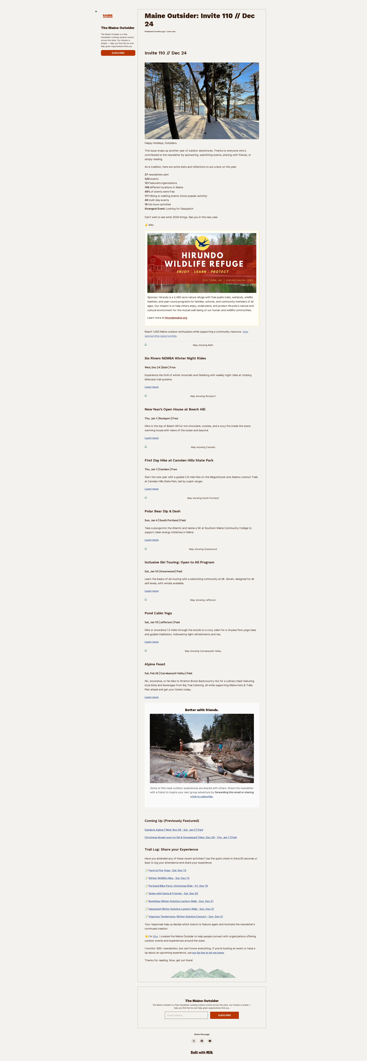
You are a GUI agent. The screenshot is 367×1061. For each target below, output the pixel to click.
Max (155, 936)
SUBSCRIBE (118, 52)
